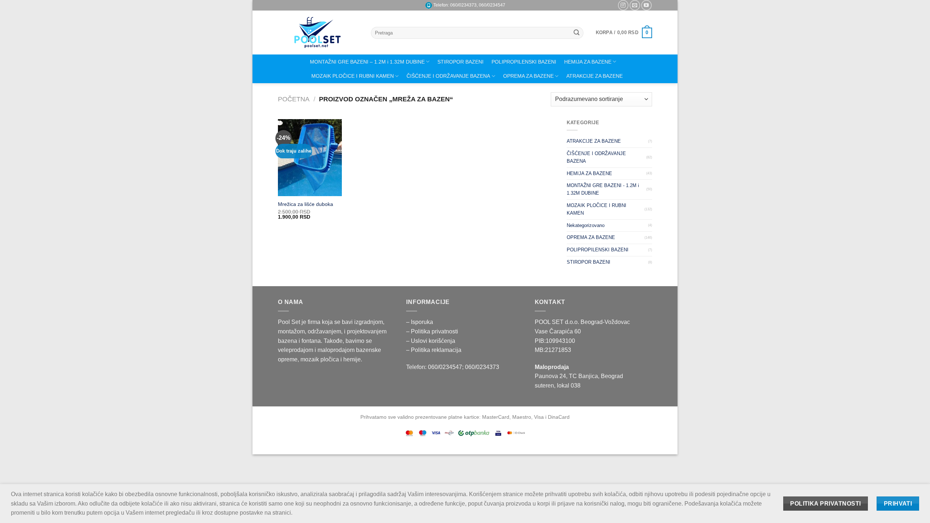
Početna (294, 99)
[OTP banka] (473, 433)
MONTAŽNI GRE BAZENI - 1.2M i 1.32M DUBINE (603, 189)
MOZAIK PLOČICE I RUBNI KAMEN (352, 76)
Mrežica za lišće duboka (305, 204)
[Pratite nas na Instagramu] (623, 5)
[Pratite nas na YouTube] (646, 5)
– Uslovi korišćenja (430, 341)
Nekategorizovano (585, 225)
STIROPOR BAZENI (460, 62)
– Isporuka (419, 322)
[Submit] (577, 33)
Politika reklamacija (436, 350)
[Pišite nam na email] (635, 5)
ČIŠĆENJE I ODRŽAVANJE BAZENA (448, 76)
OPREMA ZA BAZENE (528, 76)
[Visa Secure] (498, 433)
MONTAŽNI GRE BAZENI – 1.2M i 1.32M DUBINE (367, 62)
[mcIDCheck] (516, 433)
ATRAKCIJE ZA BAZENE (594, 76)
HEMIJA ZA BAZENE (587, 62)
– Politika (419, 331)
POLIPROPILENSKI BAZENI (524, 62)
